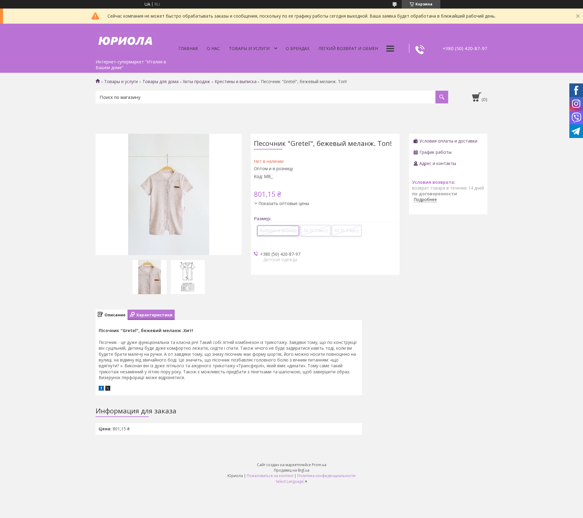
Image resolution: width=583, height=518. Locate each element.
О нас (213, 48)
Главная (188, 48)
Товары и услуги (249, 48)
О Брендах (297, 48)
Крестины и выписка (236, 81)
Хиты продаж (196, 81)
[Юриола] (126, 40)
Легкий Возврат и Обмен (348, 48)
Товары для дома (160, 81)
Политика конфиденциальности (326, 475)
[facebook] (101, 389)
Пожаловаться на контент (270, 475)
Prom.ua (319, 464)
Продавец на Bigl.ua (291, 470)
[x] (107, 389)
